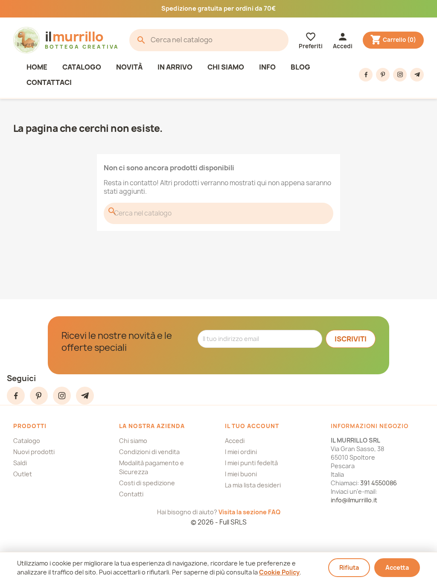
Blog (300, 67)
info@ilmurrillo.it (354, 500)
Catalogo (81, 67)
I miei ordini (241, 452)
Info (267, 67)
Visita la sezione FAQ (249, 512)
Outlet (22, 474)
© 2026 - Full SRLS (219, 522)
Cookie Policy (279, 572)
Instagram (400, 75)
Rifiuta (349, 567)
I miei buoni (241, 474)
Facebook (366, 75)
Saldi (20, 463)
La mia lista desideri (253, 485)
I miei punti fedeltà (251, 463)
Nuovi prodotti (34, 452)
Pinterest (383, 75)
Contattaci (49, 82)
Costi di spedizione (147, 483)
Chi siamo (225, 67)
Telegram (417, 75)
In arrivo (174, 67)
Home (36, 67)
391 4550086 (378, 483)
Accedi (235, 441)
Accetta (397, 567)
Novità (129, 67)
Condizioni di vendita (149, 452)
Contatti (131, 494)
